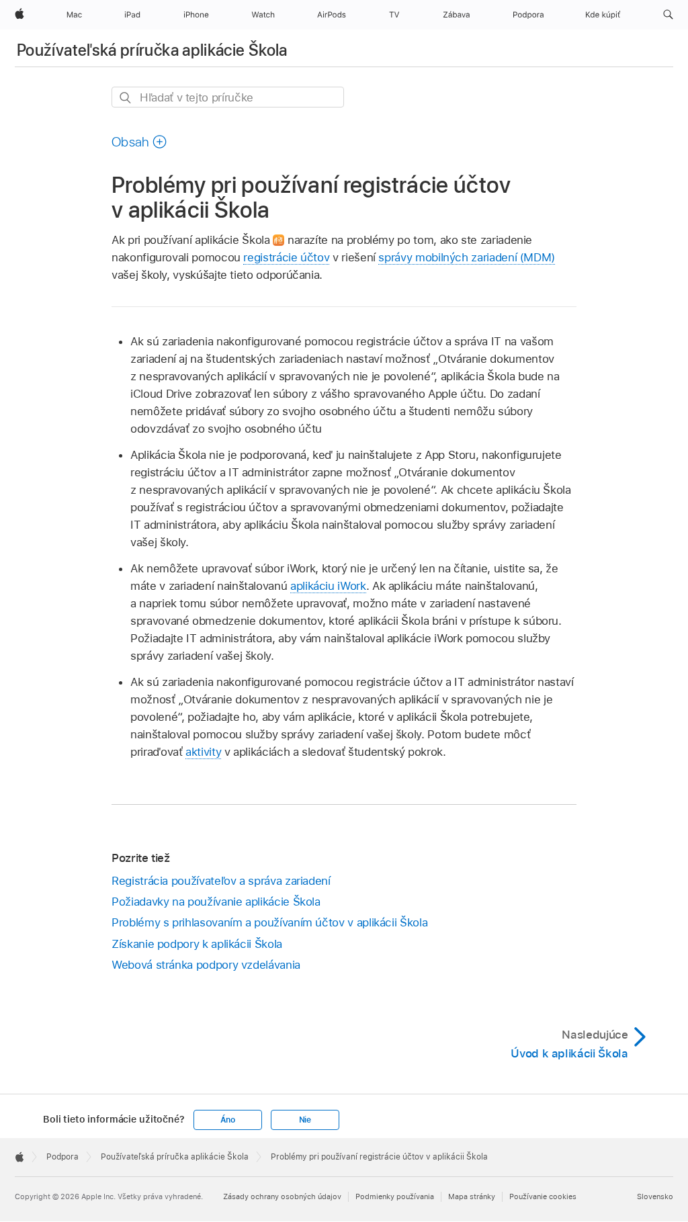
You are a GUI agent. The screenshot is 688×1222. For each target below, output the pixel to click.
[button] (668, 15)
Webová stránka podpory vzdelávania (206, 964)
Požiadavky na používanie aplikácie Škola (216, 901)
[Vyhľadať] (126, 98)
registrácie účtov (286, 257)
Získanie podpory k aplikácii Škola (197, 944)
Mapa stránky (471, 1196)
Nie (305, 1120)
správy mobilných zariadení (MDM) (466, 257)
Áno (227, 1120)
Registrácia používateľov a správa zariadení (221, 880)
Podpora (62, 1157)
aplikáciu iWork (328, 586)
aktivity (203, 751)
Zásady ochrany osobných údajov (282, 1196)
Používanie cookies (542, 1196)
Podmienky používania (394, 1196)
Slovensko (655, 1196)
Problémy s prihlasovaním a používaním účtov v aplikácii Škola (269, 922)
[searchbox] (228, 97)
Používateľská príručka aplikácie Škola (152, 50)
